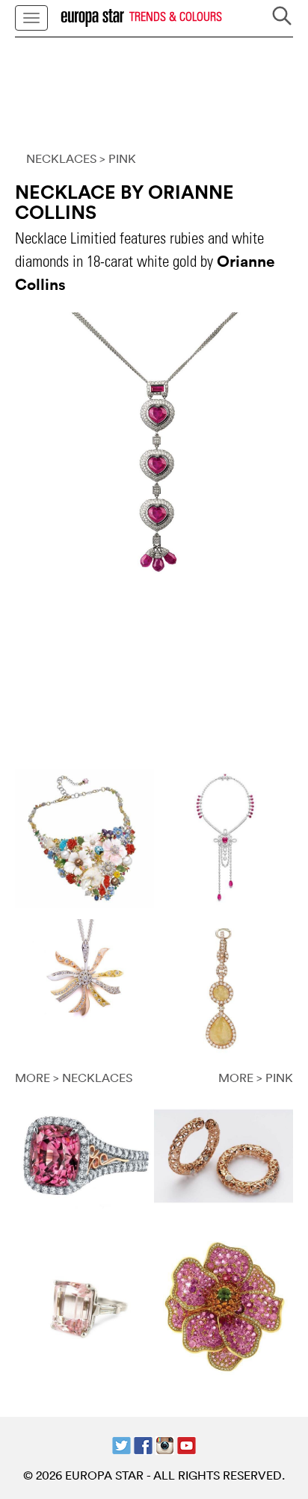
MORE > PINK (255, 1077)
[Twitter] (121, 1444)
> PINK (117, 158)
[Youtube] (186, 1444)
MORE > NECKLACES (73, 1077)
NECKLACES (61, 158)
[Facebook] (143, 1444)
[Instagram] (164, 1444)
